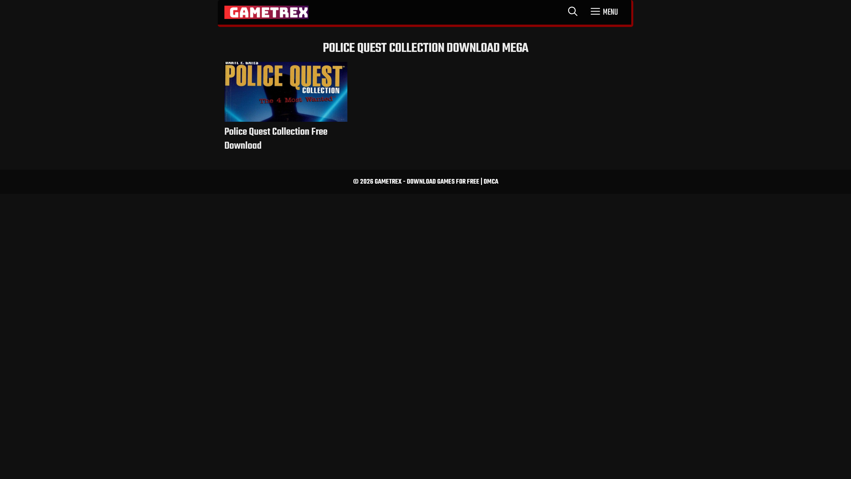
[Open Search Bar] (572, 12)
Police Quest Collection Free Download (275, 139)
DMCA (491, 182)
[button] (604, 12)
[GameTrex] (266, 12)
